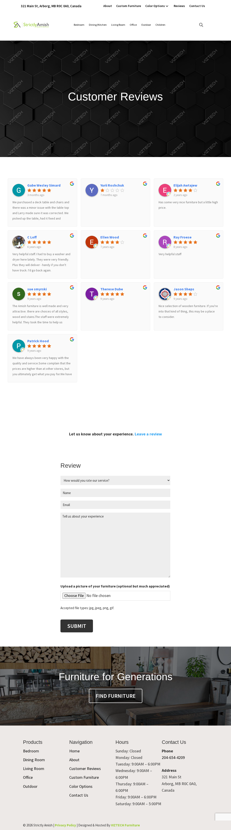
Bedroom (79, 24)
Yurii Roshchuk (112, 185)
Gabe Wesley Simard (43, 185)
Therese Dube (111, 289)
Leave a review (148, 434)
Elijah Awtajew (185, 185)
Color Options (155, 6)
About (107, 6)
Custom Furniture (128, 6)
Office (133, 24)
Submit (76, 625)
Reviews (179, 6)
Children (160, 24)
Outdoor (146, 24)
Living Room (118, 24)
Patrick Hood (38, 341)
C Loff (32, 237)
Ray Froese (182, 237)
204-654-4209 (173, 757)
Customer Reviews (85, 768)
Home (74, 751)
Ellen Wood (109, 237)
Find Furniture (116, 695)
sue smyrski (37, 289)
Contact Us (197, 6)
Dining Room (34, 759)
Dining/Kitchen (98, 24)
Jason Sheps (183, 289)
